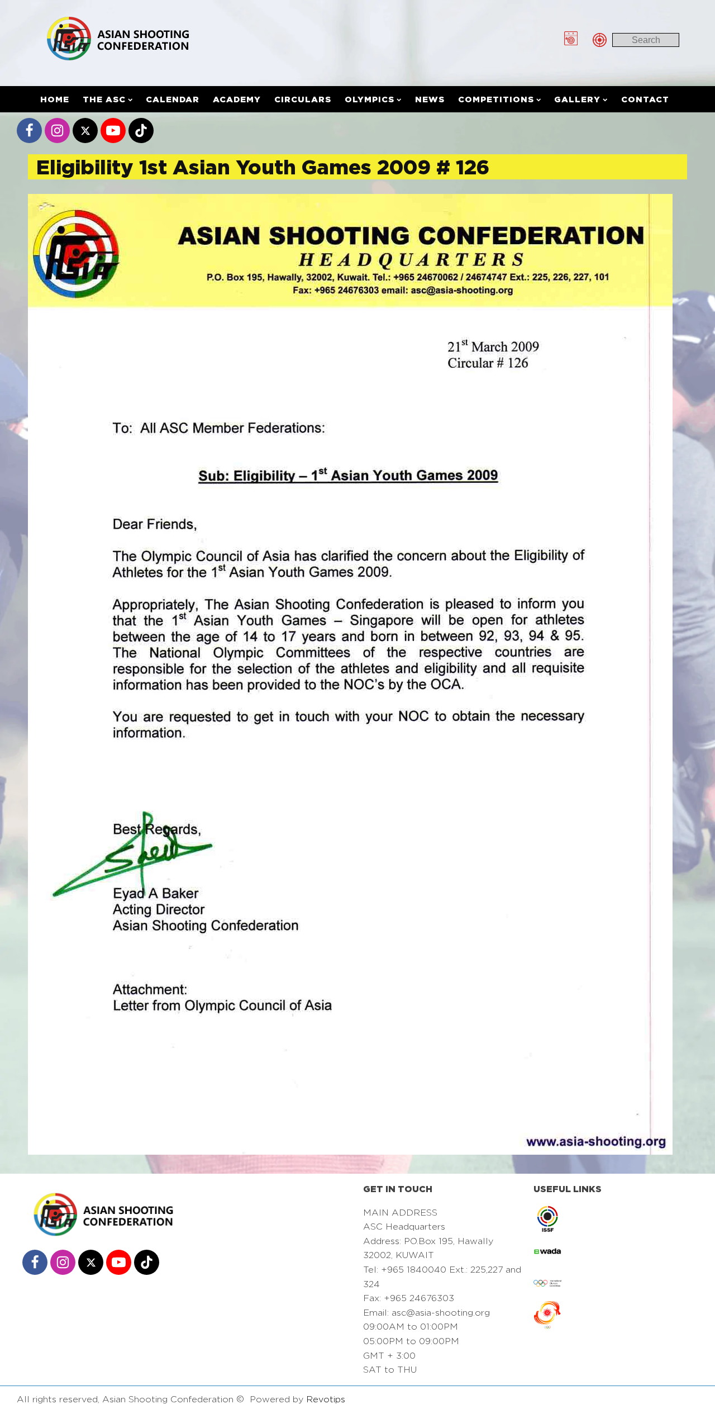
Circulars (302, 99)
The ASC (104, 99)
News (430, 99)
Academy (237, 99)
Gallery (577, 99)
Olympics (369, 99)
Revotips (325, 1399)
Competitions (496, 99)
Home (54, 99)
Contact (645, 99)
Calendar (172, 99)
